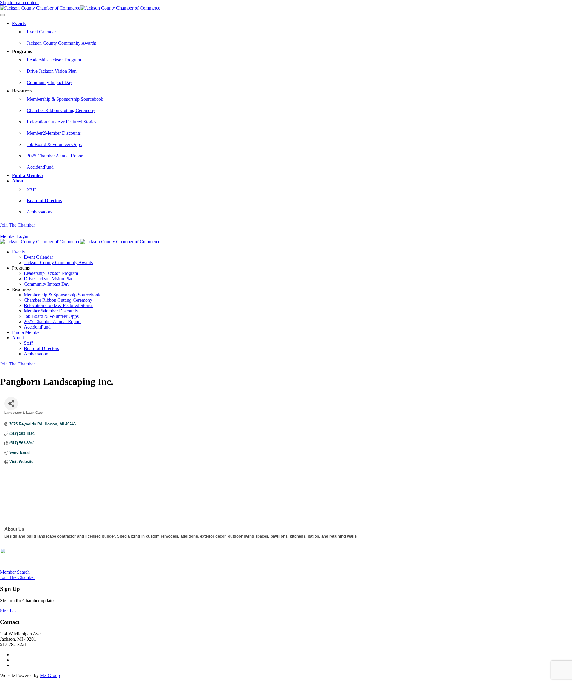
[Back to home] (80, 7)
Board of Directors (44, 200)
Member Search (15, 571)
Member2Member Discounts (54, 133)
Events (19, 23)
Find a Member (27, 175)
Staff (31, 189)
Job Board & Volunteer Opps (54, 144)
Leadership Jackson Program (54, 59)
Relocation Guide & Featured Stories (61, 121)
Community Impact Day (49, 82)
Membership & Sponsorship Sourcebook (65, 99)
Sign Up (8, 610)
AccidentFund (40, 167)
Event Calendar (41, 31)
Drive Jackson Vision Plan (52, 71)
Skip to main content (19, 2)
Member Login (14, 236)
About (18, 180)
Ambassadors (39, 211)
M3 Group (50, 675)
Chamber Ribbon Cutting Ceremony (61, 110)
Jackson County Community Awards (61, 43)
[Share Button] (11, 403)
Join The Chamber (17, 224)
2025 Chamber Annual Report (55, 155)
